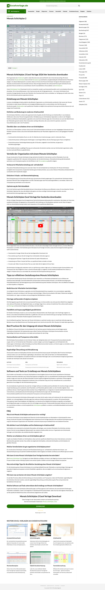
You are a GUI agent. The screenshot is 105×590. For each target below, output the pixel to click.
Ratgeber (82, 11)
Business (81, 36)
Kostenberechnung (73, 11)
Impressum (43, 585)
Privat (80, 75)
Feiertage (11, 306)
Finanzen (51, 11)
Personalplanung (43, 161)
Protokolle (82, 77)
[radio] (38, 510)
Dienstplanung (36, 79)
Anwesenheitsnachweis (14, 538)
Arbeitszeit (21, 78)
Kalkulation (82, 60)
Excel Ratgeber (83, 42)
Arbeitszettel (57, 538)
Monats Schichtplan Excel (15, 458)
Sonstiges (81, 86)
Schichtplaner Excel (15, 89)
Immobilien (82, 54)
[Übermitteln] (79, 5)
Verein (80, 101)
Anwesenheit (31, 11)
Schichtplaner (58, 85)
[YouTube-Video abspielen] (40, 226)
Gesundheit (58, 11)
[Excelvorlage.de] (17, 5)
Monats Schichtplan (20, 79)
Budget (38, 11)
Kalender (65, 11)
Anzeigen (14, 68)
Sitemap (63, 585)
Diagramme (44, 11)
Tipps (80, 95)
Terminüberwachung (59, 565)
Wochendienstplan (12, 565)
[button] (16, 11)
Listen (80, 69)
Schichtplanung (38, 405)
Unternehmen (82, 98)
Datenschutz (50, 585)
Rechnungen (82, 80)
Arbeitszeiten (20, 106)
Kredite (81, 66)
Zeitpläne (89, 11)
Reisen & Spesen (83, 83)
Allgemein (81, 21)
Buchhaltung (82, 30)
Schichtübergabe (35, 538)
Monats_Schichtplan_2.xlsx (50, 501)
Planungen (82, 72)
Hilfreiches (82, 51)
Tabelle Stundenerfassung (37, 565)
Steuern (81, 92)
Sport (80, 89)
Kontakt (57, 585)
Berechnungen (83, 27)
